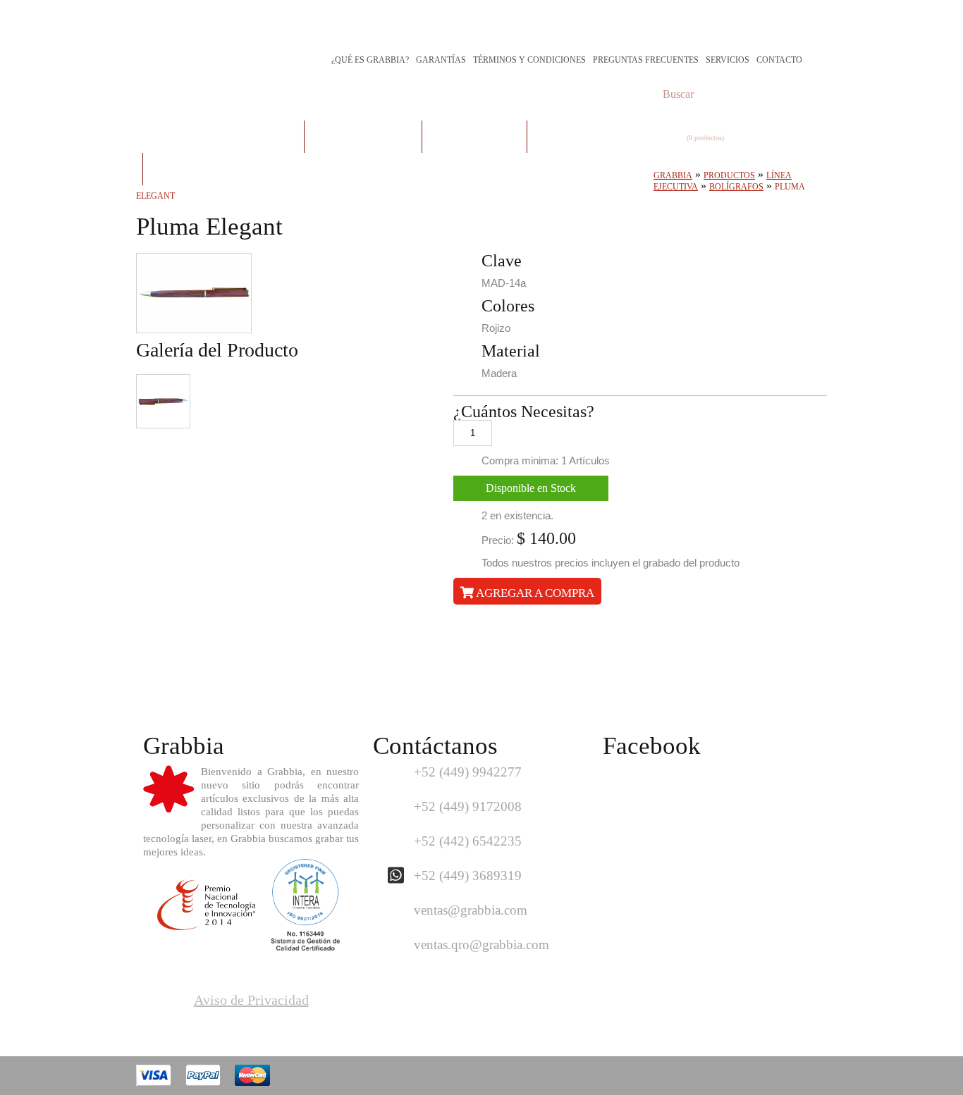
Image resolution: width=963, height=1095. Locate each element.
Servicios (727, 60)
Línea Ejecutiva (474, 136)
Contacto (779, 60)
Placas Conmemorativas (223, 136)
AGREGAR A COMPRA (534, 593)
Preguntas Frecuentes (646, 60)
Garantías (441, 60)
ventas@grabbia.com (470, 910)
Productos (729, 175)
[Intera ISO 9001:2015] (305, 946)
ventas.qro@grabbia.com (481, 944)
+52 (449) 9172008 (468, 806)
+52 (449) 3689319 (468, 875)
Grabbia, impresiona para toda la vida (266, 29)
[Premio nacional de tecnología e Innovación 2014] (206, 925)
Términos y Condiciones (529, 60)
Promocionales (580, 136)
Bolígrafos (736, 187)
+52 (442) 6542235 (468, 841)
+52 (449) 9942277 (468, 772)
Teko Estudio (771, 1075)
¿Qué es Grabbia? (370, 60)
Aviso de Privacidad (251, 1000)
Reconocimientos (363, 136)
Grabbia (673, 175)
